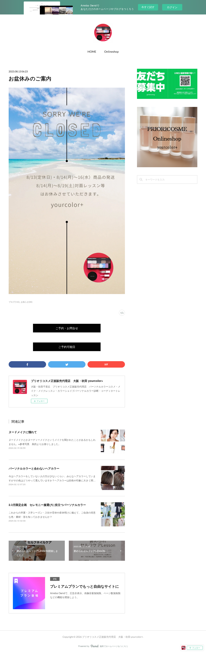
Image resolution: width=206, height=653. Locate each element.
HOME (92, 51)
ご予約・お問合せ (67, 328)
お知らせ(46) (26, 301)
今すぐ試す (147, 7)
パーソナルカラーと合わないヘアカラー (34, 468)
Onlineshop (111, 51)
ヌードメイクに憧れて (23, 432)
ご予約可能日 (66, 347)
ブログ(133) (14, 301)
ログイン (172, 7)
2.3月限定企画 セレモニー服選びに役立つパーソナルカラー (47, 505)
